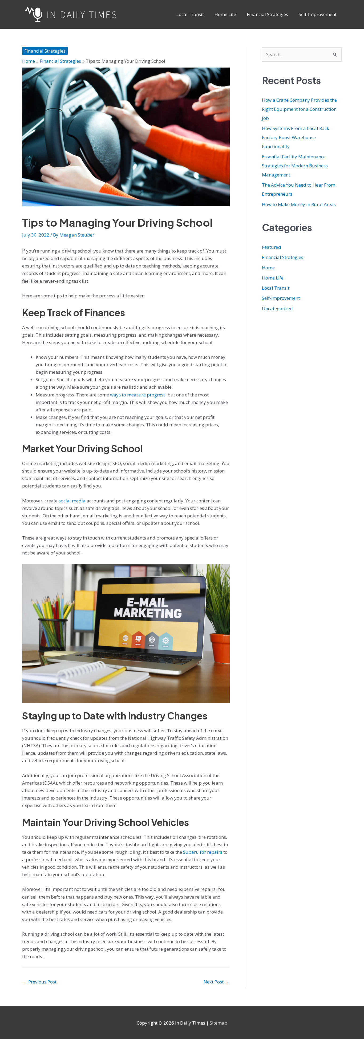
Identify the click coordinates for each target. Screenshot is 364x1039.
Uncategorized (277, 308)
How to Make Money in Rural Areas (299, 204)
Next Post (216, 982)
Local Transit (275, 288)
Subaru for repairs (202, 852)
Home (268, 268)
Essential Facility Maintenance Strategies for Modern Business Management (295, 166)
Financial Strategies (45, 51)
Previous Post (39, 982)
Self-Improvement (281, 298)
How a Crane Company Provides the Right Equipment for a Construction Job (299, 109)
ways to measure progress (137, 395)
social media (72, 501)
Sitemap (218, 1023)
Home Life (273, 278)
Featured (271, 247)
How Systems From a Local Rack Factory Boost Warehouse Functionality (295, 137)
